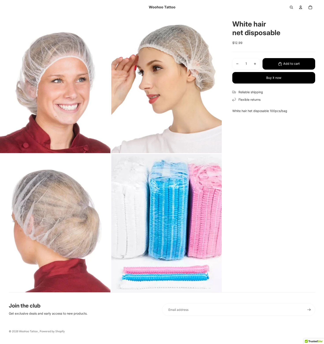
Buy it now (273, 78)
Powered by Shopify (52, 331)
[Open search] (291, 7)
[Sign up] (309, 310)
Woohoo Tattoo (28, 331)
